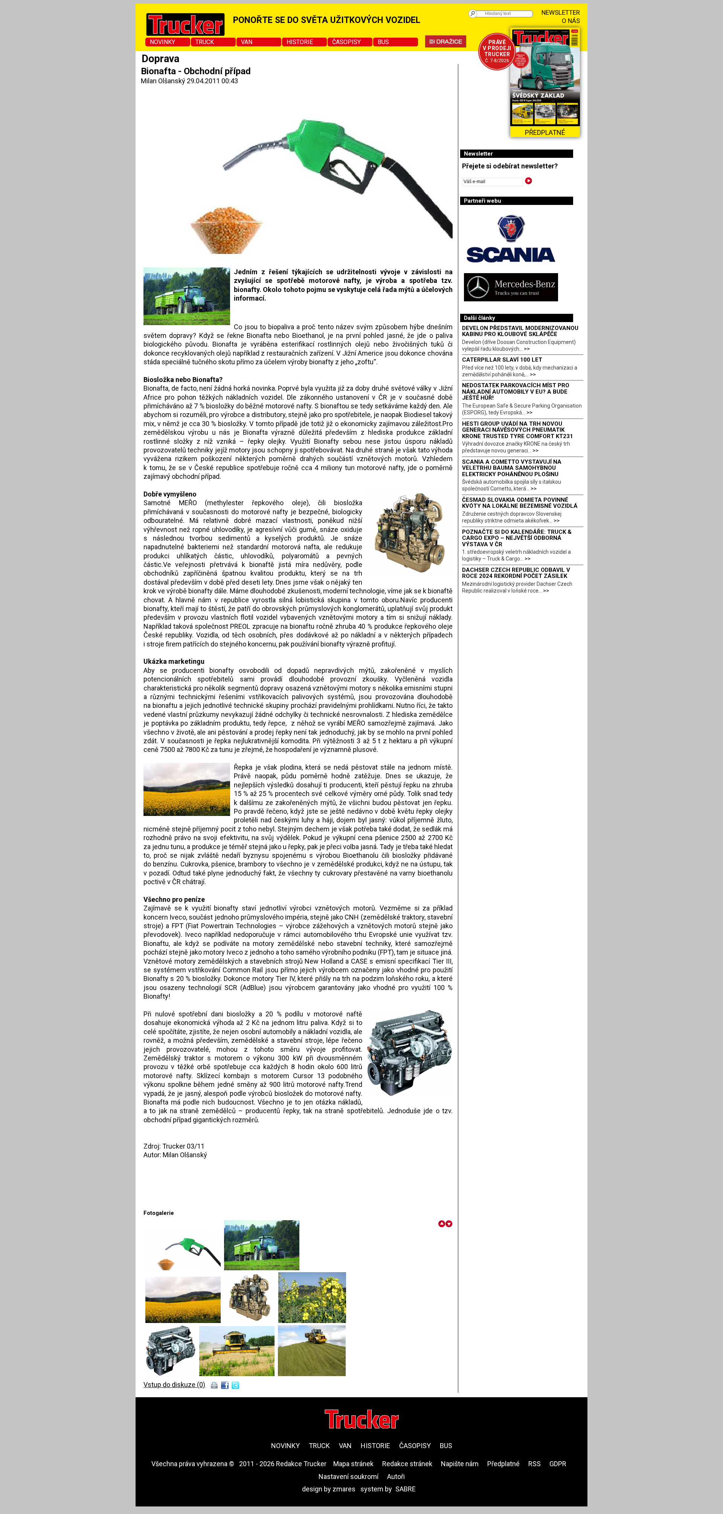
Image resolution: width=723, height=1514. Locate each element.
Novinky (162, 42)
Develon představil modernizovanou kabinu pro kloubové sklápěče (520, 331)
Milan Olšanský (163, 81)
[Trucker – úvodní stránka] (361, 1420)
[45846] (238, 1374)
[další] (449, 1223)
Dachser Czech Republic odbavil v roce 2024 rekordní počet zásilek (516, 573)
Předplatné (503, 1464)
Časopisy (346, 42)
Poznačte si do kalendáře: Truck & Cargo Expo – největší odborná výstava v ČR (517, 538)
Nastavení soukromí (348, 1476)
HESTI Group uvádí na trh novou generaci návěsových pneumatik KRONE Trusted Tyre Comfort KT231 (517, 430)
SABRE (405, 1489)
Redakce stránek (407, 1464)
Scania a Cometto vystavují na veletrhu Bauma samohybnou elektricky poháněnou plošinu (511, 468)
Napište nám (460, 1464)
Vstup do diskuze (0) (174, 1385)
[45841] (251, 1321)
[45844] (172, 1374)
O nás (571, 20)
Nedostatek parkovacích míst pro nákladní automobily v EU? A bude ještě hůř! (515, 391)
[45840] (184, 1321)
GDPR (557, 1464)
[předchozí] (441, 1223)
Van (246, 42)
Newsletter (560, 12)
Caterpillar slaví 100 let (502, 359)
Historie (300, 42)
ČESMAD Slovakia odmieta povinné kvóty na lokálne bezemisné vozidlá (520, 503)
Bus (383, 42)
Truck (204, 42)
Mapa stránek (353, 1464)
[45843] (184, 1268)
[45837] (261, 1268)
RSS (534, 1464)
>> (527, 348)
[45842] (312, 1321)
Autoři (396, 1476)
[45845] (312, 1374)
